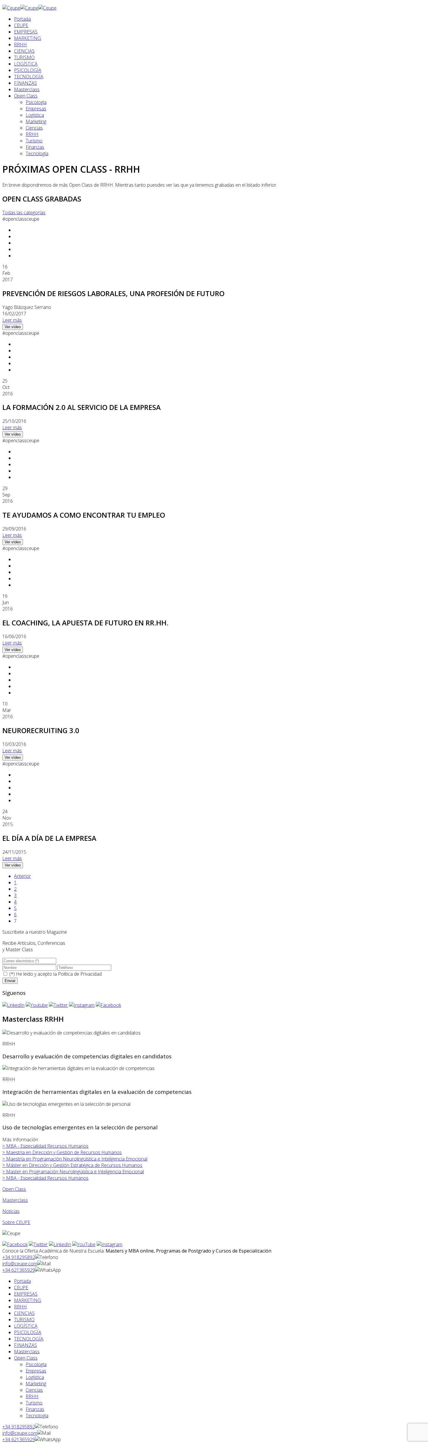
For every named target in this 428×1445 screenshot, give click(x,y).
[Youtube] (37, 1005)
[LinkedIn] (13, 1005)
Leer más (12, 320)
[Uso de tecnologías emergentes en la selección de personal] (66, 1104)
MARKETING (27, 38)
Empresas (36, 108)
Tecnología (37, 153)
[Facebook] (108, 1005)
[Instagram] (82, 1005)
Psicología (36, 102)
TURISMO (24, 57)
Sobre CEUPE (16, 1222)
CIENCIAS (24, 51)
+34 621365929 (18, 1270)
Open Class (26, 96)
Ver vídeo (13, 327)
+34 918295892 (18, 1257)
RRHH (20, 44)
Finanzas (35, 147)
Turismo (34, 140)
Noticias (11, 1211)
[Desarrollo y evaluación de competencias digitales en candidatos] (71, 1033)
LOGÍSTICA (26, 64)
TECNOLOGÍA (28, 76)
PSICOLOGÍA (27, 70)
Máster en (72, 1165)
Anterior (22, 876)
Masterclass (27, 89)
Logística (35, 115)
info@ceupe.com (19, 1263)
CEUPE (21, 25)
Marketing (36, 121)
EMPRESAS (26, 32)
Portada (22, 19)
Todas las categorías (23, 212)
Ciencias (34, 128)
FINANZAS (25, 83)
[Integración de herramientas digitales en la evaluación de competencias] (78, 1068)
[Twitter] (58, 1005)
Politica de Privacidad (80, 974)
